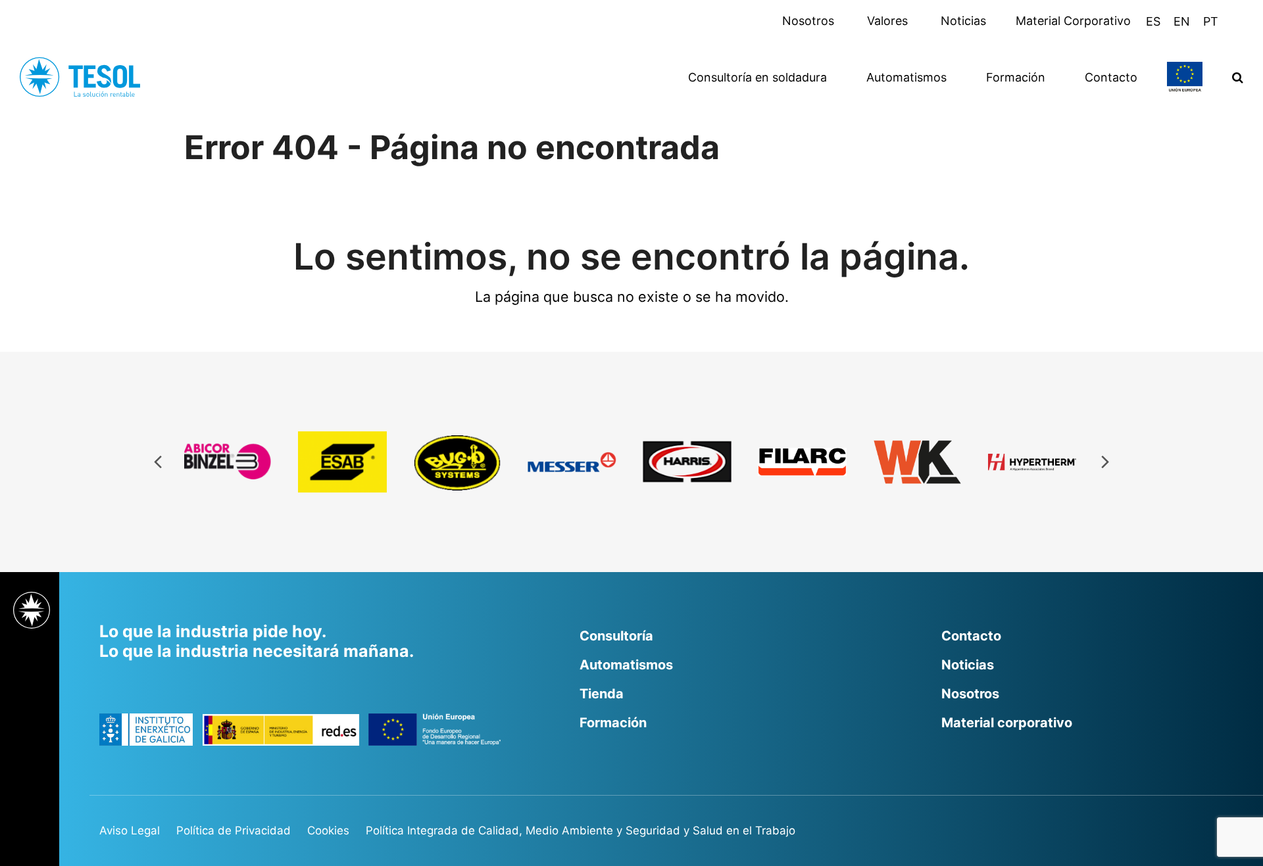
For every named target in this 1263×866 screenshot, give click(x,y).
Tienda (602, 694)
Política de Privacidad (233, 830)
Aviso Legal (129, 830)
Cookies (328, 830)
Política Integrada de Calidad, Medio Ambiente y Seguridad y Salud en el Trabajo (580, 830)
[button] (1237, 76)
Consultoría (616, 636)
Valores (889, 21)
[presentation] (158, 462)
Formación (613, 723)
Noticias (963, 21)
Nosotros (809, 21)
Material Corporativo (1075, 21)
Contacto (971, 636)
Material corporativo (1006, 723)
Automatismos (626, 665)
